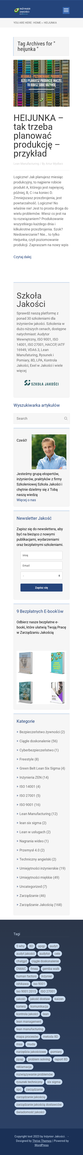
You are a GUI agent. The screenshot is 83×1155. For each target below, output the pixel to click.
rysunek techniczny (29, 1082)
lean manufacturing (29, 1029)
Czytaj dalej (22, 257)
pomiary (56, 1052)
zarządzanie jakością (30, 1097)
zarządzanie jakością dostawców (39, 1104)
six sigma (53, 1082)
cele (57, 954)
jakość (20, 999)
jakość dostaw (40, 999)
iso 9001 (39, 984)
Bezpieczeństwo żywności (39, 732)
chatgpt (21, 961)
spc (18, 1089)
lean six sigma (30, 823)
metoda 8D (50, 1037)
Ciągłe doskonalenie (35, 741)
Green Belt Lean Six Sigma (39, 768)
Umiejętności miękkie (35, 877)
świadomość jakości (30, 1112)
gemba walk (51, 969)
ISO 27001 (27, 796)
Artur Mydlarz (54, 163)
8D (31, 946)
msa (19, 1044)
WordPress (42, 1145)
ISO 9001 (26, 805)
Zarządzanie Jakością (36, 905)
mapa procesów (27, 1037)
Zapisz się (41, 587)
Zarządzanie (29, 896)
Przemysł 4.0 (29, 850)
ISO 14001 (27, 786)
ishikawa (22, 984)
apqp (41, 946)
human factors (26, 976)
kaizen (59, 999)
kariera (21, 1006)
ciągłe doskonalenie (45, 961)
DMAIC (21, 969)
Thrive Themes (42, 1141)
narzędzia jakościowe (31, 1052)
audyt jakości (25, 954)
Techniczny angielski (35, 859)
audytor (44, 954)
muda (31, 1044)
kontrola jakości (27, 1014)
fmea (34, 969)
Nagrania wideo (31, 841)
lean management (28, 1021)
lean (46, 1014)
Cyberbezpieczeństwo (36, 750)
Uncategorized (30, 886)
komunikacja (39, 1006)
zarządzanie (34, 1089)
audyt (54, 946)
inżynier (46, 976)
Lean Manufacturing (26, 163)
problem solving (39, 1059)
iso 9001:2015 (26, 991)
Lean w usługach (32, 832)
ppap (19, 1059)
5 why (20, 946)
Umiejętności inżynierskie (38, 868)
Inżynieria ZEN (30, 777)
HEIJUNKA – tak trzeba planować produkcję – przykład (39, 136)
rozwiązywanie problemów (34, 1074)
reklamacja (23, 1067)
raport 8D (61, 1059)
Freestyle (26, 759)
